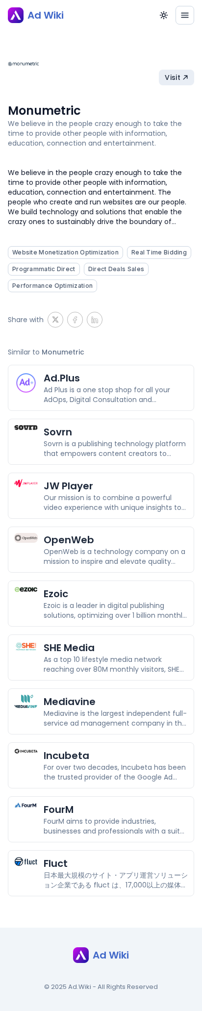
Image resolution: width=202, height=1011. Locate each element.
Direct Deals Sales (116, 269)
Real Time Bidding (159, 252)
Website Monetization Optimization (65, 252)
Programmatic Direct (44, 269)
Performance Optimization (52, 285)
